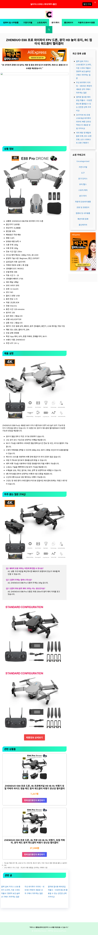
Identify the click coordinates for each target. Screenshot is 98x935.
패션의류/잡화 (83, 219)
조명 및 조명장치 (83, 207)
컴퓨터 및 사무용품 (11, 22)
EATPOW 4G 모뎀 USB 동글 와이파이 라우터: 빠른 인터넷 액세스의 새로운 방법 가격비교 (83, 121)
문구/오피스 (82, 178)
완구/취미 (55, 22)
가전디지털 (27, 22)
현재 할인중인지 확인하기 (34, 800)
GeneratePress (60, 931)
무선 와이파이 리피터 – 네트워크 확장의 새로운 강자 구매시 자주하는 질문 (34, 890)
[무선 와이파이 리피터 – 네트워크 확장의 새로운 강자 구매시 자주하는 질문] (34, 881)
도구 (83, 172)
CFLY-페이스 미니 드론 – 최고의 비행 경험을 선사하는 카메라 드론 (25, 867)
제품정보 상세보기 (34, 737)
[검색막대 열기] (49, 29)
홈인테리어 (68, 22)
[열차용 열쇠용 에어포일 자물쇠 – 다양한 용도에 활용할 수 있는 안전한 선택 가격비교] (58, 881)
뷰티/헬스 (83, 184)
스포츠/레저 (42, 22)
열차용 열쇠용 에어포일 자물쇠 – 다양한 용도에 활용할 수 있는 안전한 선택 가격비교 (84, 104)
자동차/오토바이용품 (86, 22)
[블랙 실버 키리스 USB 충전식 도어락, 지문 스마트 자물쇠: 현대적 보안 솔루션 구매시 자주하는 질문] (11, 881)
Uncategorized (82, 161)
